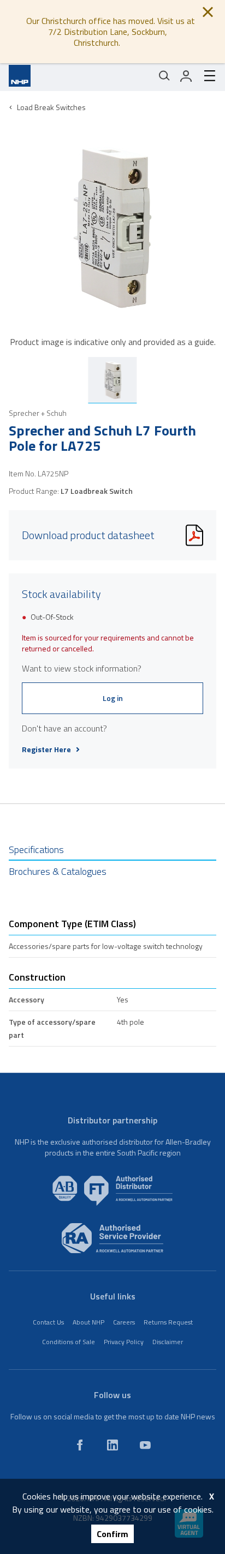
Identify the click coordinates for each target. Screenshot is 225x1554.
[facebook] (79, 1445)
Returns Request (168, 1322)
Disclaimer (167, 1342)
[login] (186, 76)
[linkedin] (112, 1445)
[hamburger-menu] (205, 76)
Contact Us (48, 1322)
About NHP (88, 1322)
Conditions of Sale (68, 1342)
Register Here (46, 749)
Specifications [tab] (36, 849)
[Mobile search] (164, 76)
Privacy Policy (124, 1342)
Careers (124, 1322)
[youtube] (145, 1445)
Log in (113, 698)
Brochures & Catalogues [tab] (57, 871)
